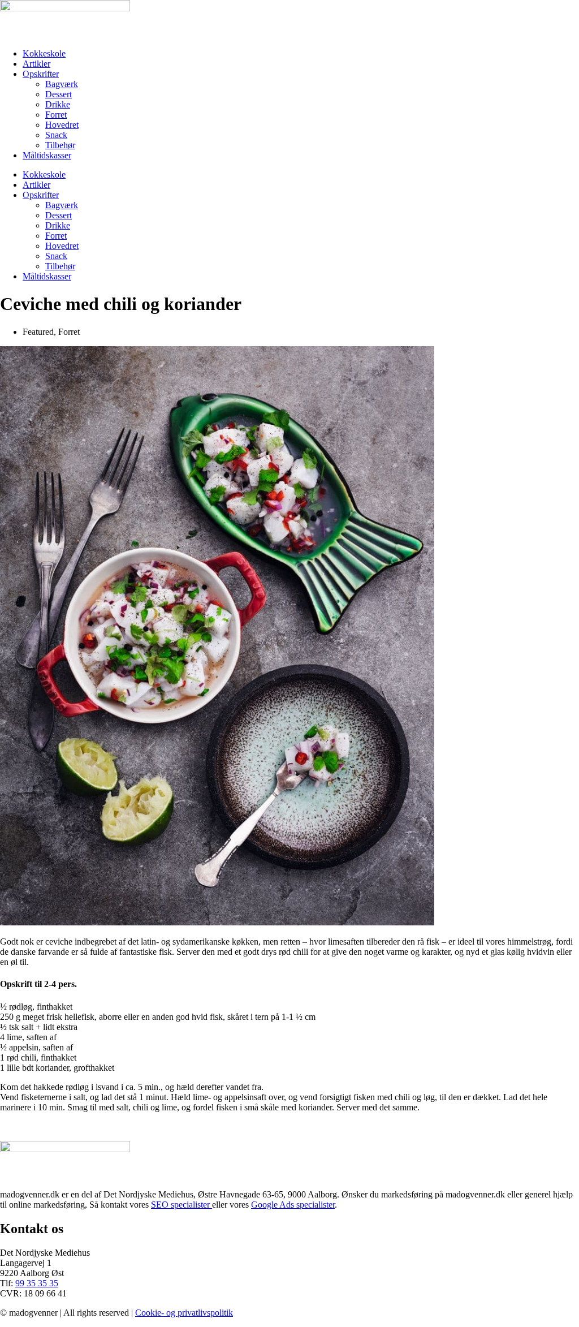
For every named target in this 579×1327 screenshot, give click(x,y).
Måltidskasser (47, 155)
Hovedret (62, 125)
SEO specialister (181, 1204)
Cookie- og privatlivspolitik (184, 1312)
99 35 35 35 (36, 1283)
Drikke (57, 104)
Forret (56, 114)
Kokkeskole (44, 53)
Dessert (58, 94)
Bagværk (61, 84)
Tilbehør (60, 145)
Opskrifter (41, 74)
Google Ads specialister (293, 1204)
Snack (56, 135)
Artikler (36, 63)
